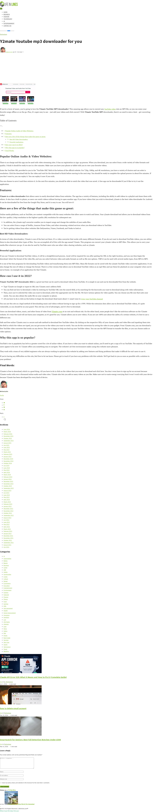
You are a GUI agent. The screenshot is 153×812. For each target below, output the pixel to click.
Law (5, 620)
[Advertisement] (76, 69)
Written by (9, 52)
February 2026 (8, 434)
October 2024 (8, 463)
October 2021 (8, 540)
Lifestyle (6, 624)
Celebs (6, 572)
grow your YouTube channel (92, 299)
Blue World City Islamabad (26, 804)
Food (5, 601)
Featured (6, 595)
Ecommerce (7, 583)
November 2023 (8, 484)
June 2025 (7, 447)
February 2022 (8, 531)
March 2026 (7, 431)
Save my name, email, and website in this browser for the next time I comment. (25, 783)
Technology (8, 19)
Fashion (6, 16)
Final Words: (9, 150)
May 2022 (6, 524)
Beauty (6, 563)
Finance (6, 597)
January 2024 (8, 479)
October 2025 (8, 438)
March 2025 (7, 452)
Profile (2, 395)
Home (5, 12)
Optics (5, 631)
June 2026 (7, 429)
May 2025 (6, 450)
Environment (7, 590)
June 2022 (7, 522)
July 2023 (6, 493)
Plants (5, 635)
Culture (6, 579)
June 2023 (7, 495)
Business (7, 14)
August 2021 (7, 545)
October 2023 (8, 486)
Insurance (6, 615)
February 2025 (8, 454)
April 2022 (7, 527)
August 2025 (7, 443)
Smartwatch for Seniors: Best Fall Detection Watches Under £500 (30, 739)
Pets (5, 633)
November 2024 (8, 461)
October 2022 (8, 513)
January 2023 (8, 506)
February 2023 (8, 504)
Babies (6, 561)
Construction (7, 574)
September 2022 (9, 515)
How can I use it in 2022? (14, 145)
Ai (4, 21)
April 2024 (7, 472)
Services (6, 640)
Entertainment (9, 23)
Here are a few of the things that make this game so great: (25, 136)
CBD (5, 570)
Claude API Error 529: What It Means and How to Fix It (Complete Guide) (33, 677)
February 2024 (8, 477)
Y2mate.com (57, 311)
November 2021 (8, 538)
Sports (5, 644)
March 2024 (7, 474)
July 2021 (6, 547)
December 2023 (8, 481)
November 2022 (8, 511)
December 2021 (8, 536)
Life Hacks (7, 622)
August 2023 (7, 490)
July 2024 (6, 465)
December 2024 (8, 459)
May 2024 (6, 470)
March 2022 (7, 529)
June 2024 (7, 468)
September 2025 (9, 440)
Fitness (6, 599)
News (5, 629)
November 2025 (8, 436)
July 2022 (6, 520)
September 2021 (9, 542)
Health (6, 610)
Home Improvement (10, 613)
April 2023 (7, 499)
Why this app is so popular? (15, 148)
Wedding (6, 651)
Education (7, 586)
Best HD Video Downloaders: (19, 139)
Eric (1, 682)
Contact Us (7, 26)
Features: (8, 134)
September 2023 (9, 488)
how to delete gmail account (13, 708)
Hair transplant (8, 608)
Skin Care (6, 642)
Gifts (5, 606)
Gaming (6, 604)
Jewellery (6, 617)
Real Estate (7, 638)
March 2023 (7, 502)
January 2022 (8, 533)
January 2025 (8, 456)
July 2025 (6, 445)
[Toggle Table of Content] (1, 126)
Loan (5, 626)
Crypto (5, 577)
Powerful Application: (17, 142)
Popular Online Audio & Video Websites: (19, 131)
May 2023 (6, 497)
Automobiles (7, 558)
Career (5, 567)
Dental (6, 581)
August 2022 (7, 518)
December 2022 (8, 508)
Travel (5, 649)
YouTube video (110, 109)
